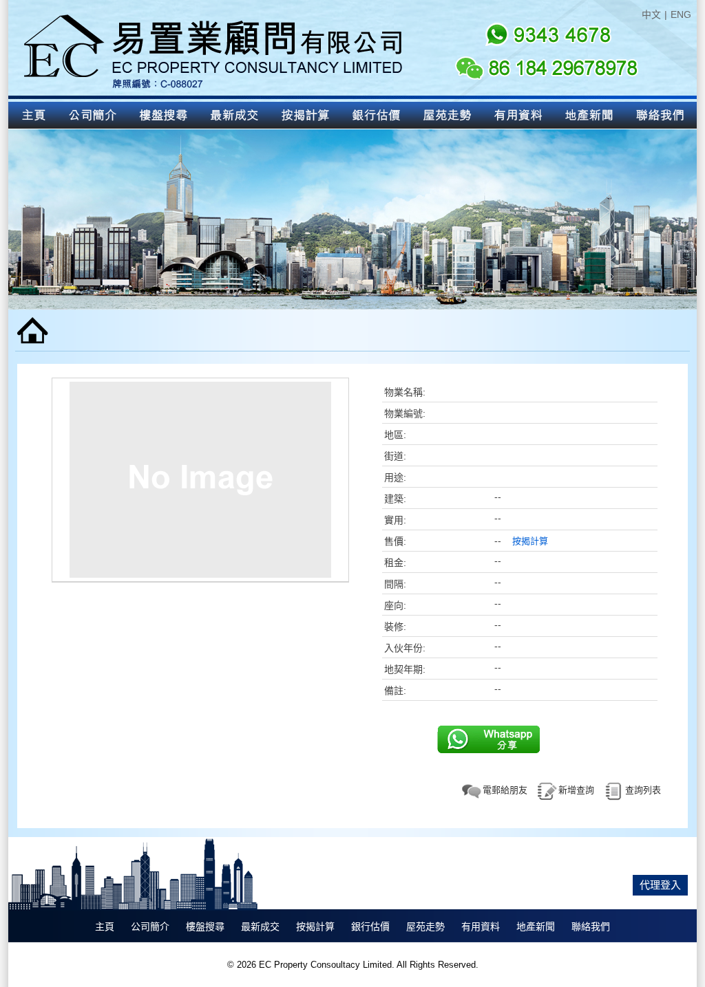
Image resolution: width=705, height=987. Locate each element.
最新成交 (260, 926)
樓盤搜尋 (205, 926)
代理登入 (660, 885)
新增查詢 (576, 790)
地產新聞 (535, 926)
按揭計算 (530, 541)
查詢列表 (643, 790)
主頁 (104, 926)
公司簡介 (150, 926)
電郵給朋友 (505, 790)
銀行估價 (370, 926)
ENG (681, 14)
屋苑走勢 (425, 926)
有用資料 (480, 926)
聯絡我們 (590, 926)
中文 (651, 14)
